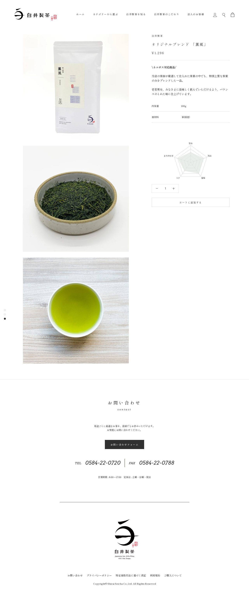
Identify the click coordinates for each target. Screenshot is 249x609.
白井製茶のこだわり (166, 14)
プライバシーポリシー (99, 575)
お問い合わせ (75, 575)
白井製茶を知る (136, 14)
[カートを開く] (232, 14)
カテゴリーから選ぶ (105, 14)
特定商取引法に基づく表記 (131, 575)
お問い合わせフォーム (124, 444)
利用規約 (155, 575)
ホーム (80, 14)
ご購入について (173, 575)
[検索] (224, 14)
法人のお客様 (196, 14)
